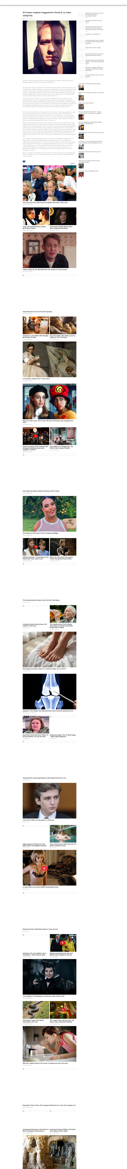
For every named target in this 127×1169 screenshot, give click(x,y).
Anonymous (26, 18)
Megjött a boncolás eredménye (86, 103)
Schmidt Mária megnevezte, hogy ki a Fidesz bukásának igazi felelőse (94, 54)
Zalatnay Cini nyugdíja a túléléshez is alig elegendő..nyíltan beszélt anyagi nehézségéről (94, 69)
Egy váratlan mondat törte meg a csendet (93, 21)
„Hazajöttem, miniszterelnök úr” (92, 34)
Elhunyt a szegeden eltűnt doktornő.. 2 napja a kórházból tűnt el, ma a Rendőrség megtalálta (90, 112)
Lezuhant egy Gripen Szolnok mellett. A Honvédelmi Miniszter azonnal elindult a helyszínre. (94, 42)
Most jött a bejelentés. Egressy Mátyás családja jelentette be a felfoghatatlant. (90, 122)
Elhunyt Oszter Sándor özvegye (93, 47)
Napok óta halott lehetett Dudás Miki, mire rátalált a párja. (91, 93)
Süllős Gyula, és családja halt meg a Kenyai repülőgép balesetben (89, 161)
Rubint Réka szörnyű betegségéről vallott (89, 171)
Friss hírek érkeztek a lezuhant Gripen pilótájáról (94, 75)
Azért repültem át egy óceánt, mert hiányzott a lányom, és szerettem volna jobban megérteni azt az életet (94, 28)
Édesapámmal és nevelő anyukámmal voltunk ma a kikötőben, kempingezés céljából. (94, 61)
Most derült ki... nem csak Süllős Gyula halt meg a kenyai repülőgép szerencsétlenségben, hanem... (91, 142)
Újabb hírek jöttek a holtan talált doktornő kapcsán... (91, 132)
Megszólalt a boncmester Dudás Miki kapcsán (90, 151)
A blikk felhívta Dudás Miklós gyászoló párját (90, 83)
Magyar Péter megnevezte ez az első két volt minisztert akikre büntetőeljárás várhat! (94, 14)
